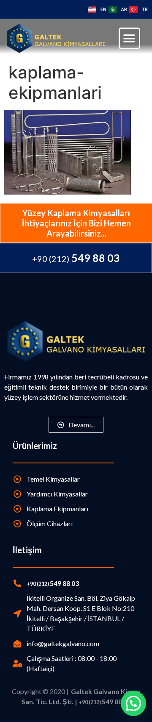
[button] (129, 38)
